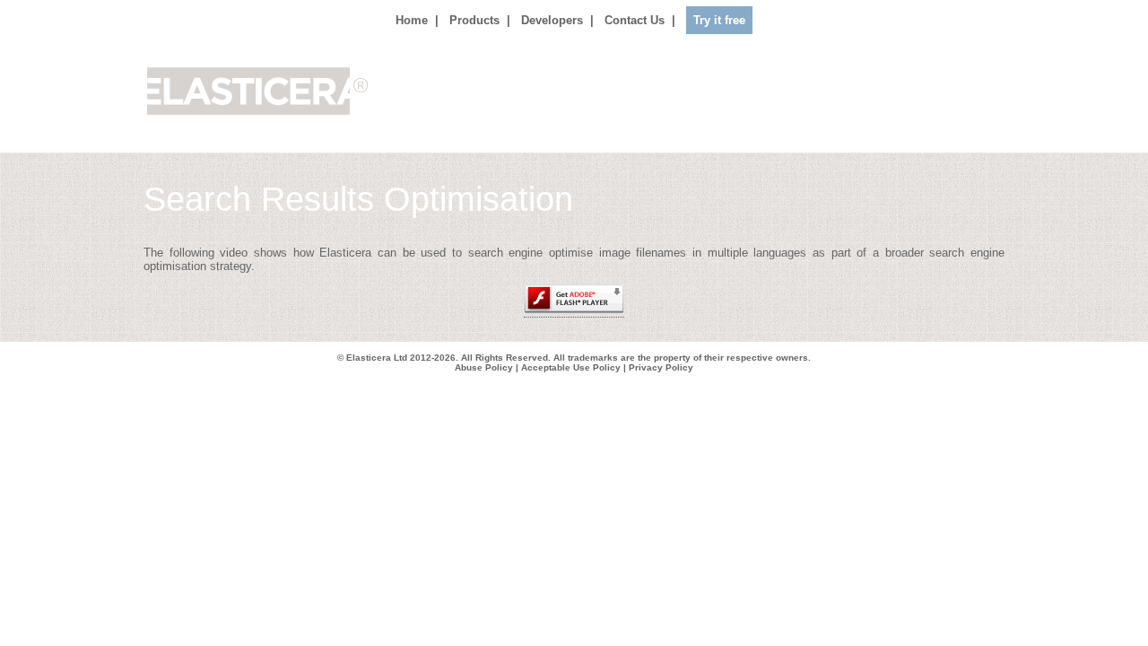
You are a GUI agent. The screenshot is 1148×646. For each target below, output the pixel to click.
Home (412, 20)
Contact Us (634, 20)
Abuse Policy (484, 367)
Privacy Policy (661, 367)
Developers (552, 20)
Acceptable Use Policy (571, 367)
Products (474, 20)
